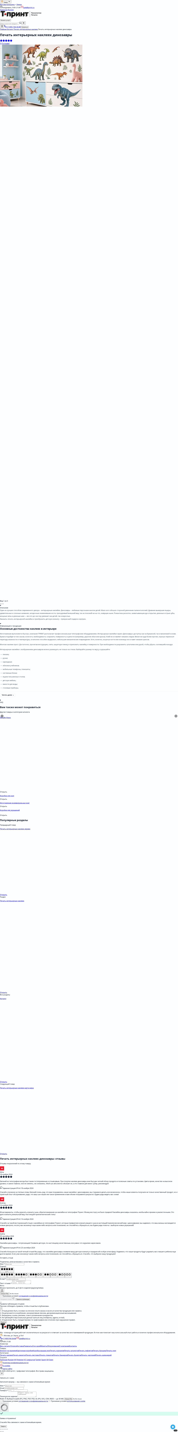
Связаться (24, 27)
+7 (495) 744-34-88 (14, 27)
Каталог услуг (5, 20)
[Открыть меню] (2, 26)
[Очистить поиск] (24, 23)
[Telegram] (173, 1427)
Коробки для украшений (10, 810)
